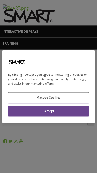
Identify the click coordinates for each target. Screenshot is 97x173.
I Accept (48, 111)
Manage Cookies (48, 97)
